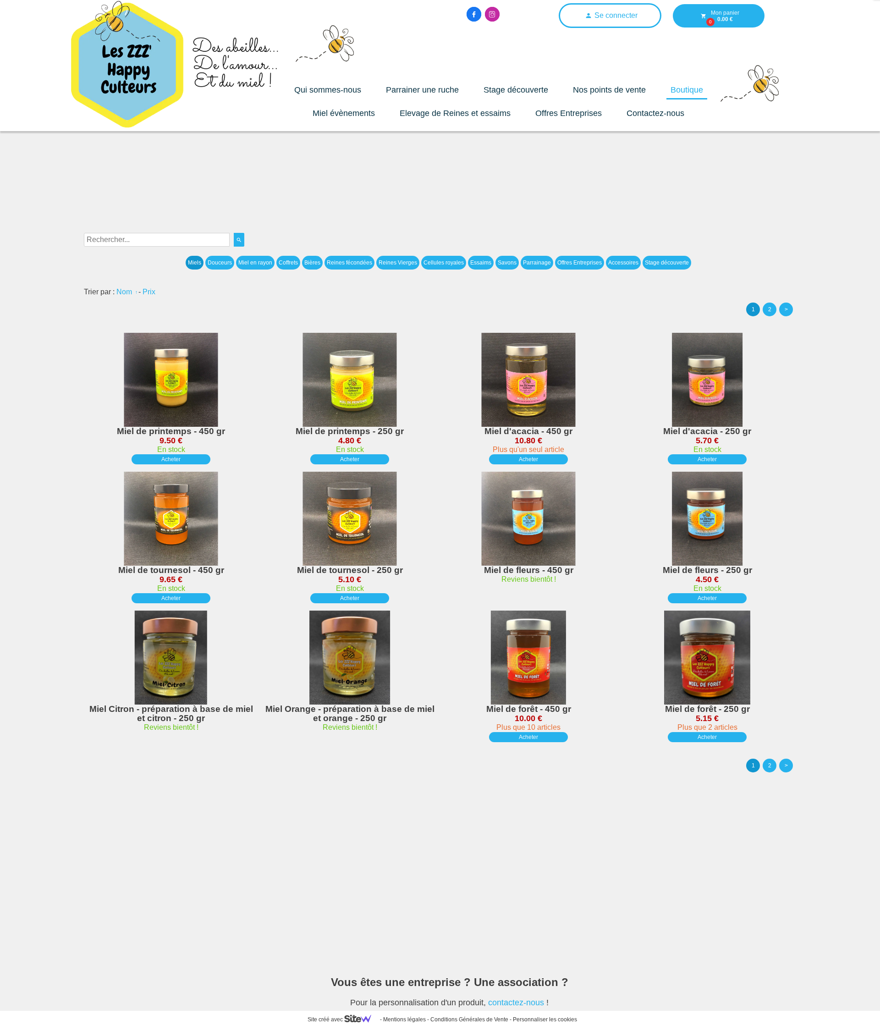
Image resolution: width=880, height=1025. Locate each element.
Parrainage (537, 262)
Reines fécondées (349, 262)
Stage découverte (516, 89)
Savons (507, 262)
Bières (312, 262)
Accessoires (623, 262)
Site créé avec (326, 1019)
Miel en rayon (255, 262)
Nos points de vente (609, 89)
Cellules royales (444, 262)
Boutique (687, 89)
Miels (194, 262)
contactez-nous (516, 1002)
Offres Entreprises (568, 113)
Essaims (480, 262)
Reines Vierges (398, 262)
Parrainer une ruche (422, 89)
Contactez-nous (655, 113)
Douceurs (220, 262)
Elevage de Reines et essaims (455, 113)
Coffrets (288, 262)
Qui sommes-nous (327, 89)
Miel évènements (344, 113)
